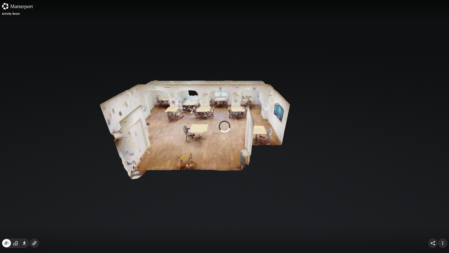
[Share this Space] (432, 243)
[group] (15, 243)
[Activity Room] (224, 126)
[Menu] (442, 243)
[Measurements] (34, 243)
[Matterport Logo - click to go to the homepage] (17, 6)
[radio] (6, 243)
